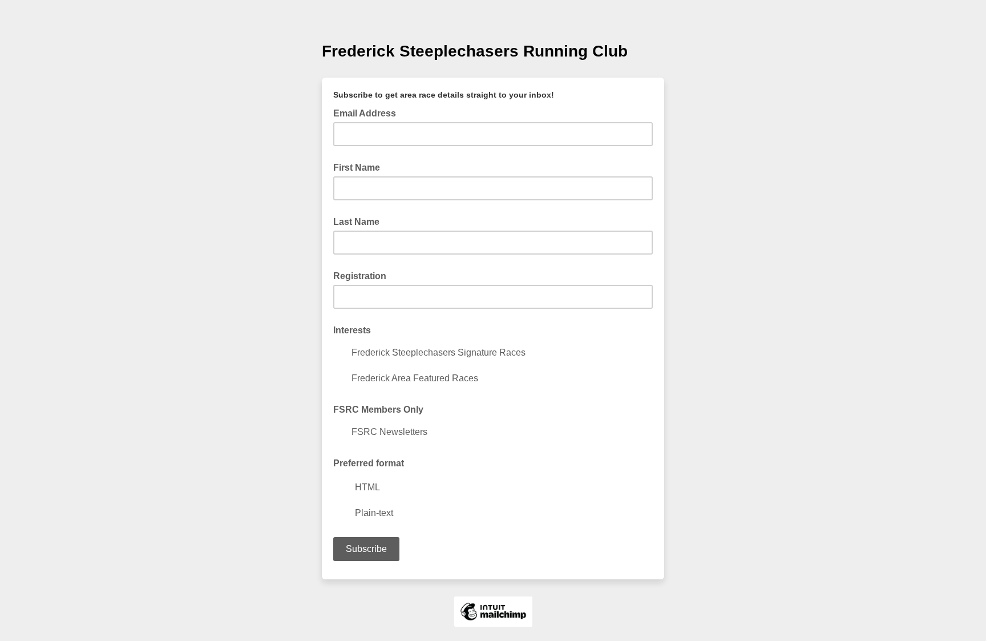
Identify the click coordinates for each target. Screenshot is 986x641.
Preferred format (368, 463)
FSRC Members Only (378, 409)
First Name (356, 167)
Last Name (356, 222)
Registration (359, 276)
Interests (352, 330)
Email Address (368, 112)
